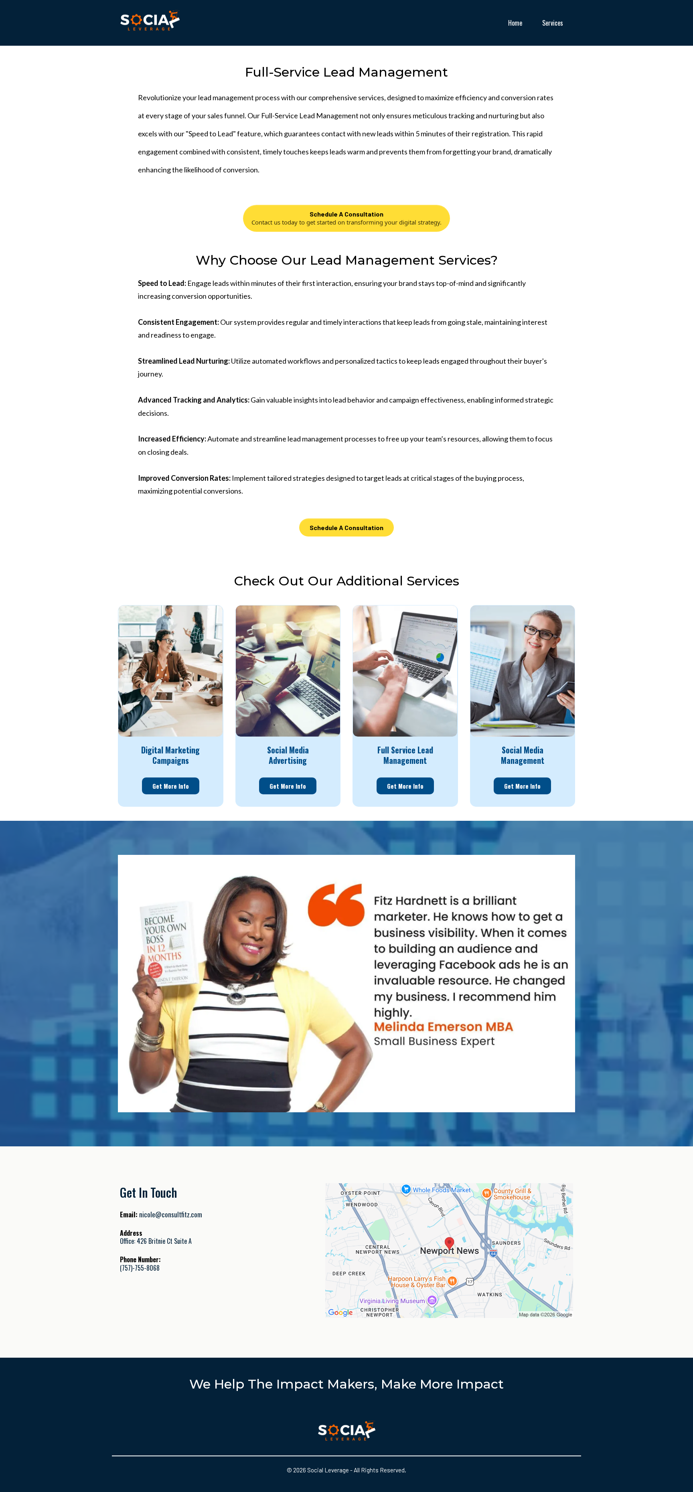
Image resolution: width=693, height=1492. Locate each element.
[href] (449, 1250)
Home (515, 23)
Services (552, 23)
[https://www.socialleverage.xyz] (150, 23)
